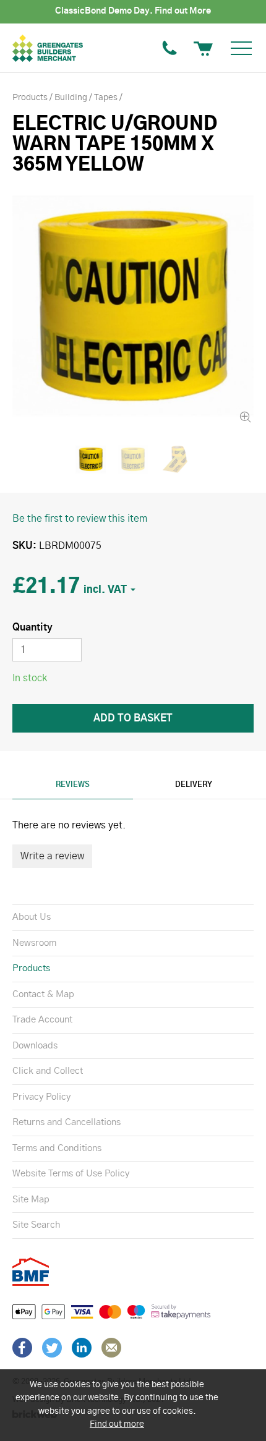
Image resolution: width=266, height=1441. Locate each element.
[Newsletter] (111, 1348)
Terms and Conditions (56, 1148)
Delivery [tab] (193, 784)
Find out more (117, 1424)
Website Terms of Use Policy (70, 1173)
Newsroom (34, 943)
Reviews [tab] (73, 784)
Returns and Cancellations (66, 1122)
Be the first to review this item (79, 519)
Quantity (32, 627)
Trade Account (42, 1019)
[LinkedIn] (82, 1348)
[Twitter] (52, 1348)
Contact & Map (43, 994)
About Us (31, 917)
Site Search (36, 1225)
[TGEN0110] (133, 305)
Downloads (35, 1045)
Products (31, 968)
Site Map (30, 1199)
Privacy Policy (41, 1097)
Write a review (52, 856)
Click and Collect (47, 1071)
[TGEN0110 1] (133, 459)
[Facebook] (22, 1348)
